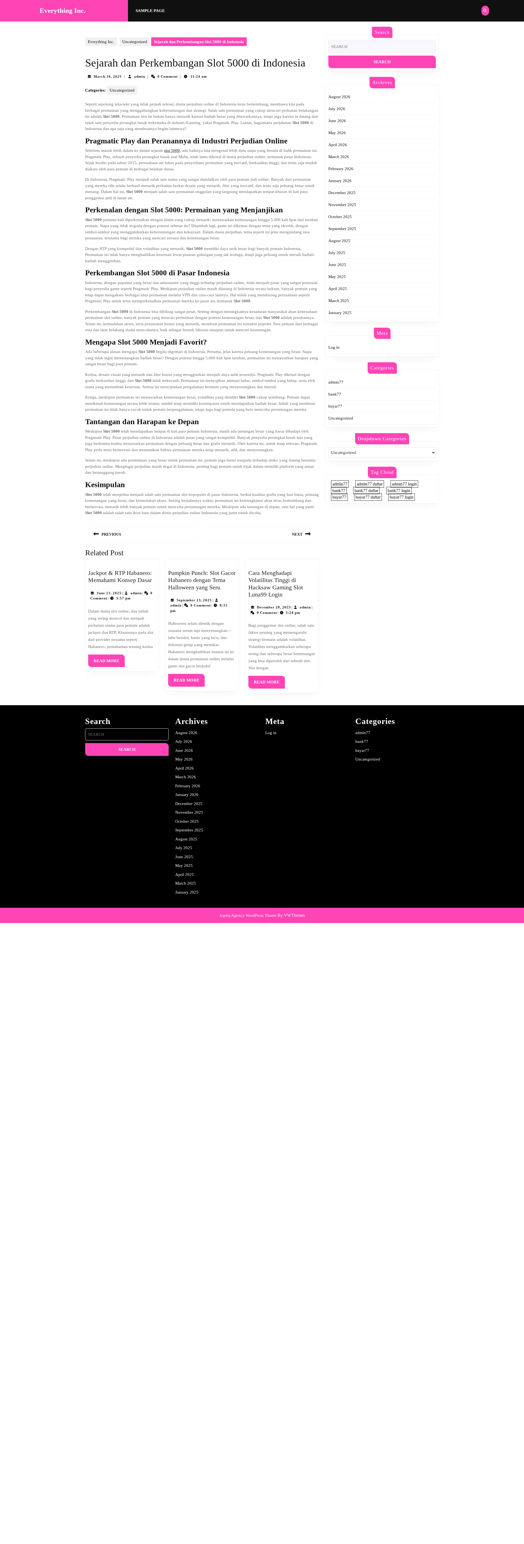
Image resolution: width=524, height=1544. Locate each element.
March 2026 (338, 157)
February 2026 (340, 169)
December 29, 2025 (274, 607)
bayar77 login (401, 497)
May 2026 (337, 133)
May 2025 (337, 277)
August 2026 (339, 97)
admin (139, 76)
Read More (109, 662)
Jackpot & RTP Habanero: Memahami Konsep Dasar (120, 576)
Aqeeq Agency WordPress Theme (247, 915)
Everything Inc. (62, 10)
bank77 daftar (366, 490)
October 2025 (340, 217)
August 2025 (339, 241)
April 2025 (337, 289)
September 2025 (342, 229)
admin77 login (404, 484)
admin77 (335, 382)
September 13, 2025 (194, 600)
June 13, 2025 (109, 593)
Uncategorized (134, 42)
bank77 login (399, 490)
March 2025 (338, 300)
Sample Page (150, 10)
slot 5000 (172, 150)
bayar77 (335, 406)
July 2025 (336, 253)
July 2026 (336, 109)
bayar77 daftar (368, 497)
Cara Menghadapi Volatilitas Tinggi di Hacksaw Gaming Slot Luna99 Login (275, 583)
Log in (334, 347)
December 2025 (342, 193)
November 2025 (342, 205)
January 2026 (340, 181)
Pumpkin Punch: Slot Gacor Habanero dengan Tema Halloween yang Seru (202, 580)
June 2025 (337, 265)
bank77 (334, 394)
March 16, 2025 (108, 76)
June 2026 (337, 121)
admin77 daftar (370, 484)
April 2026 (337, 145)
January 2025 (340, 312)
